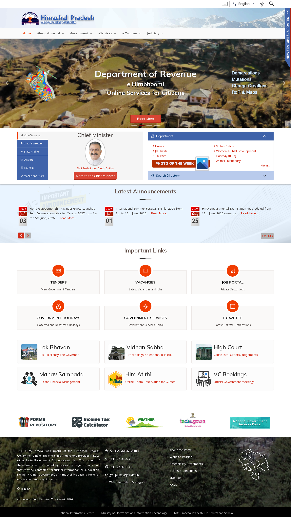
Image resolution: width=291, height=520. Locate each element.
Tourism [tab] (29, 168)
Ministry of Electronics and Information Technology (134, 513)
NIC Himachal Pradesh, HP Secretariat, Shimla (203, 513)
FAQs (173, 484)
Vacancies (145, 282)
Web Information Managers (127, 482)
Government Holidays (58, 318)
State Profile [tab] (31, 151)
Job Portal (232, 282)
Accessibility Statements (186, 463)
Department (164, 136)
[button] (7, 83)
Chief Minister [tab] (32, 135)
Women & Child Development (236, 151)
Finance (160, 146)
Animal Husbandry (228, 161)
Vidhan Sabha (225, 146)
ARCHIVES (267, 236)
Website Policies (181, 456)
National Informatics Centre (76, 513)
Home (27, 33)
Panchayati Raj (226, 156)
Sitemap (175, 477)
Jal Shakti (161, 151)
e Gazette (232, 318)
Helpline (25, 489)
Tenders (58, 282)
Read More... (67, 218)
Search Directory (168, 175)
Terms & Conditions (183, 470)
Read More (145, 119)
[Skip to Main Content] (224, 4)
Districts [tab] (28, 159)
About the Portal (181, 449)
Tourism (160, 156)
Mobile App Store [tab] (34, 176)
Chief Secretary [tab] (33, 143)
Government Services (145, 318)
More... (265, 165)
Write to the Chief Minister (95, 176)
